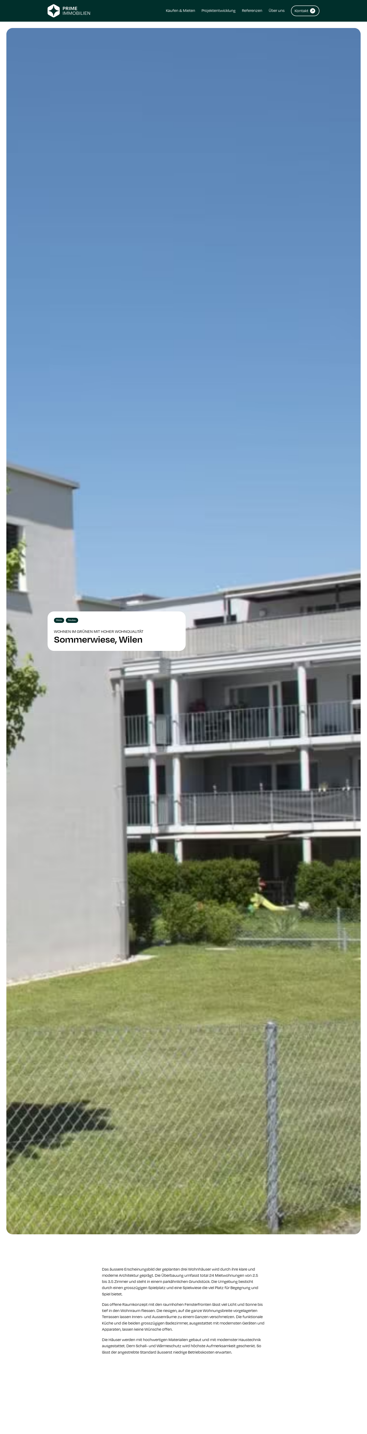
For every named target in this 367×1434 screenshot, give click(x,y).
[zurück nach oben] (352, 1421)
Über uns (277, 10)
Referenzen (252, 10)
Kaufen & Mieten (180, 10)
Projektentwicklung (219, 10)
